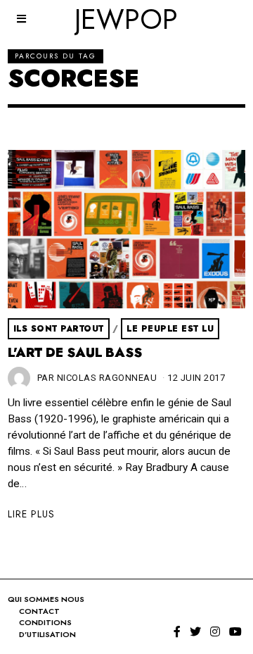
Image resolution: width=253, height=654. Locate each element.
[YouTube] (235, 631)
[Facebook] (177, 631)
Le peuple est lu (170, 328)
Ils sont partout (58, 328)
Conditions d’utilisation (47, 628)
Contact (39, 611)
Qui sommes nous (46, 599)
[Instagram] (215, 631)
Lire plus (31, 514)
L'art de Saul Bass (75, 353)
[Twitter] (195, 631)
